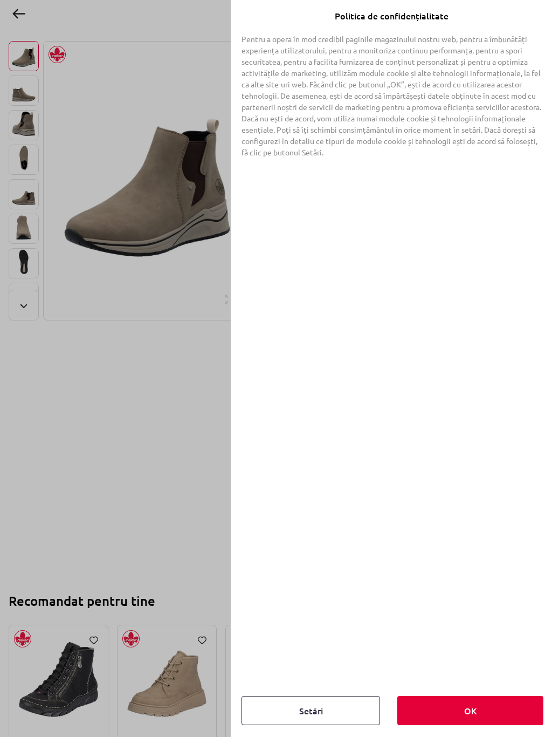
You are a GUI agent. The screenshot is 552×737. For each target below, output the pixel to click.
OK (470, 710)
